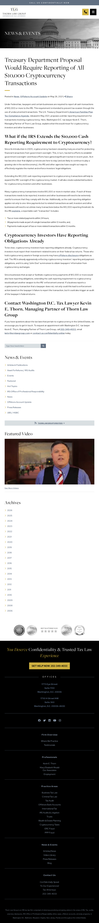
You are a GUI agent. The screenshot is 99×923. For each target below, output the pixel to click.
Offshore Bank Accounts (49, 804)
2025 (9, 515)
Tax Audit (49, 800)
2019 (9, 547)
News (16, 96)
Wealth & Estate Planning (49, 820)
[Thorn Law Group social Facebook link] (39, 720)
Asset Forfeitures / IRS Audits (20, 370)
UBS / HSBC (13, 412)
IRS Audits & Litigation (49, 812)
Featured (11, 381)
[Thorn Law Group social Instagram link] (60, 720)
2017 (9, 558)
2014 (9, 573)
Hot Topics (12, 386)
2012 (9, 584)
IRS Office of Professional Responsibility (25, 391)
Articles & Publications (17, 365)
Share (69, 96)
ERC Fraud (49, 828)
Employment (49, 774)
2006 (10, 610)
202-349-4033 (68, 329)
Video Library (49, 855)
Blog (49, 863)
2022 (9, 531)
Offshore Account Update (33, 96)
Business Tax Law (49, 792)
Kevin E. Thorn (49, 763)
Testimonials (49, 745)
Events (10, 375)
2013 (9, 579)
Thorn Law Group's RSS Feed (50, 423)
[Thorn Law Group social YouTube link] (54, 720)
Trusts (49, 816)
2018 (9, 552)
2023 (9, 526)
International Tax (49, 808)
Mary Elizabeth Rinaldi (49, 767)
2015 (9, 568)
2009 (10, 600)
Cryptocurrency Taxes (49, 824)
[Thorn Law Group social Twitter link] (44, 720)
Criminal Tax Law (49, 796)
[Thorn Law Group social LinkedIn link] (49, 720)
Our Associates (49, 770)
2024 (9, 521)
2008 (10, 605)
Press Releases (14, 407)
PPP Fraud (49, 832)
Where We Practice (49, 741)
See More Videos (12, 488)
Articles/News (49, 851)
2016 (9, 563)
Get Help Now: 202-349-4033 (49, 665)
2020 (9, 542)
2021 (9, 536)
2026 (9, 510)
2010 (9, 595)
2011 (9, 589)
